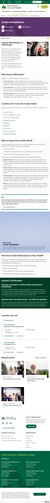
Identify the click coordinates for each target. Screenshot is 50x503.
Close (40, 494)
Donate (26, 2)
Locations (30, 11)
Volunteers (28, 438)
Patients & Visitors (39, 11)
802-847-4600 (31, 329)
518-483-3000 (29, 484)
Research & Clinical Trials (7, 436)
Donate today (31, 426)
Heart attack (6, 123)
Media (27, 445)
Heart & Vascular (24, 15)
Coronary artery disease (9, 120)
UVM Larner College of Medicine (9, 438)
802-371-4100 (4, 475)
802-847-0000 (4, 466)
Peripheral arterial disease (9, 133)
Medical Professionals (31, 442)
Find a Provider (6, 11)
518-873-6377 (4, 484)
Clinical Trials (9, 2)
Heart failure (6, 125)
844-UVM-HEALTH (9, 428)
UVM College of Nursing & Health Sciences (11, 440)
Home (4, 15)
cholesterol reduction (26, 180)
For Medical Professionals (18, 2)
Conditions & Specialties (19, 11)
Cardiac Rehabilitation (9, 324)
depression (15, 268)
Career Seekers (29, 440)
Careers (30, 2)
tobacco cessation (33, 179)
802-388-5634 (31, 347)
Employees (28, 447)
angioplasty (11, 114)
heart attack (39, 261)
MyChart (46, 2)
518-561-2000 (29, 475)
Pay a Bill (3, 2)
